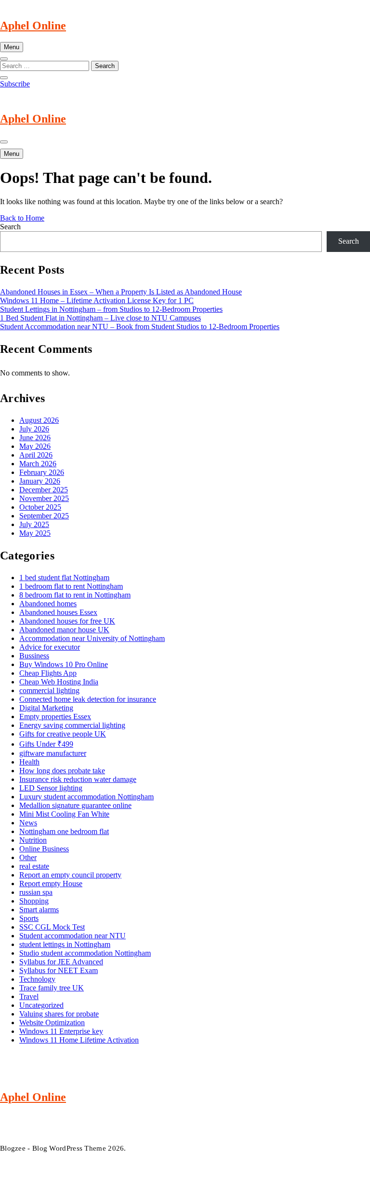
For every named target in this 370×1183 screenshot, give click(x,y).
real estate (34, 866)
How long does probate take (62, 770)
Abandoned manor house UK (64, 630)
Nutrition (33, 840)
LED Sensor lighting (50, 788)
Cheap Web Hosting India (58, 682)
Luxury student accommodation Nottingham (86, 797)
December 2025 (43, 490)
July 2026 (34, 429)
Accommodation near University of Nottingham (92, 638)
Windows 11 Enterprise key (61, 1031)
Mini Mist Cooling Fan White (64, 814)
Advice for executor (49, 647)
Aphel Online (33, 25)
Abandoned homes (48, 603)
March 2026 (37, 463)
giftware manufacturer (52, 753)
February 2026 (41, 472)
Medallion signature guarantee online (75, 805)
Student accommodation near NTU (72, 936)
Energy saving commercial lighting (72, 725)
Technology (37, 979)
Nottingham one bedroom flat (64, 831)
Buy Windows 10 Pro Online (63, 664)
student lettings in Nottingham (64, 944)
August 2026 (39, 420)
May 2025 (35, 533)
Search (10, 227)
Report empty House (50, 883)
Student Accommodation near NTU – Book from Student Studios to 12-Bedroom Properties (139, 326)
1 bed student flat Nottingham (64, 577)
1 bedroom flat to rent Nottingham (71, 586)
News (28, 823)
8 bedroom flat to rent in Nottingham (75, 595)
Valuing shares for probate (59, 1014)
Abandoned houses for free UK (67, 621)
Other (28, 857)
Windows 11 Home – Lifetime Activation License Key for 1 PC (97, 300)
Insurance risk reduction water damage (77, 779)
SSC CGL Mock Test (52, 927)
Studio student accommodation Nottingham (85, 953)
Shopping (34, 901)
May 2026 (35, 446)
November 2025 (44, 498)
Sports (29, 918)
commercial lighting (49, 690)
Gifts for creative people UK (62, 734)
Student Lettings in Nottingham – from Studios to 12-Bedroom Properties (111, 309)
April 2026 (36, 455)
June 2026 (35, 437)
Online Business (44, 849)
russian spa (36, 892)
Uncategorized (41, 1005)
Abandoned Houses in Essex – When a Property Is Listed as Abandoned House (121, 292)
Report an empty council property (70, 875)
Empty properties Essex (55, 716)
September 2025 (44, 516)
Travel (29, 996)
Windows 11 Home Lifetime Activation (79, 1040)
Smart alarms (39, 909)
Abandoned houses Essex (58, 612)
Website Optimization (52, 1022)
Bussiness (34, 656)
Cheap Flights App (48, 673)
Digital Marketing (46, 708)
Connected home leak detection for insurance (87, 699)
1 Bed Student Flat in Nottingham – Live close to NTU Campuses (100, 318)
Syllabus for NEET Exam (58, 970)
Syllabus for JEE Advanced (61, 962)
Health (29, 762)
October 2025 (40, 507)
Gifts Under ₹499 (46, 744)
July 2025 (34, 524)
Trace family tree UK (51, 988)
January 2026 (39, 481)
